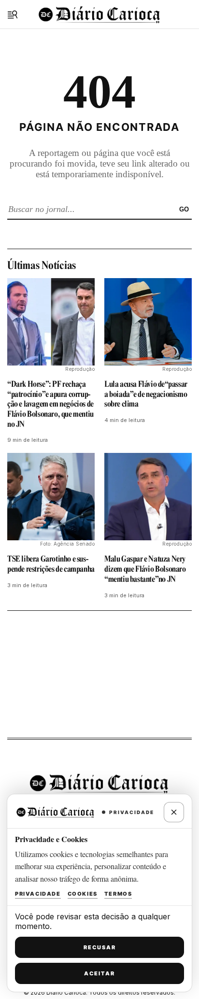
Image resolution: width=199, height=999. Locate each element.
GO (184, 209)
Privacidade (38, 893)
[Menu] (12, 14)
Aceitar (99, 973)
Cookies (83, 893)
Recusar (100, 947)
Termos (118, 893)
